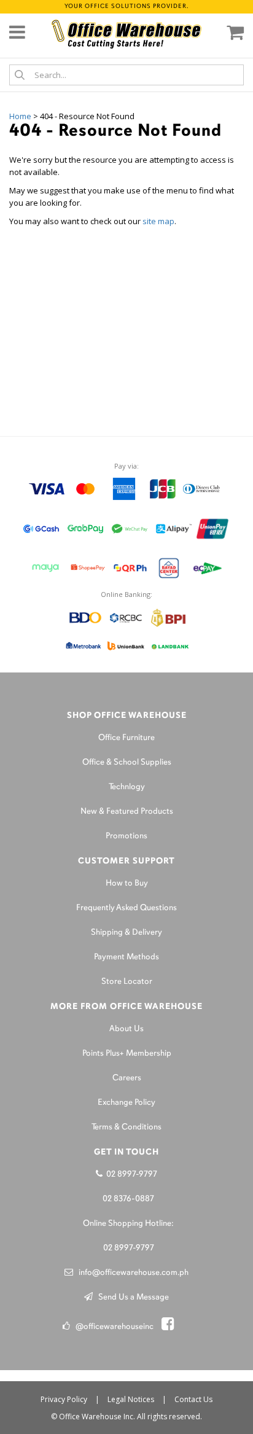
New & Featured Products (126, 811)
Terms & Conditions (126, 1127)
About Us (126, 1029)
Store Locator (126, 981)
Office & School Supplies (126, 762)
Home (20, 116)
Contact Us (193, 1399)
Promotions (126, 836)
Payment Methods (126, 957)
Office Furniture (126, 737)
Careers (126, 1078)
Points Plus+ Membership (126, 1053)
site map (158, 221)
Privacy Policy (64, 1399)
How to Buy (127, 883)
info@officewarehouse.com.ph (131, 1272)
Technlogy (127, 787)
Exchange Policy (126, 1102)
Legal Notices (130, 1399)
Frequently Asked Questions (126, 908)
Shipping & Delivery (126, 932)
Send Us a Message (131, 1297)
